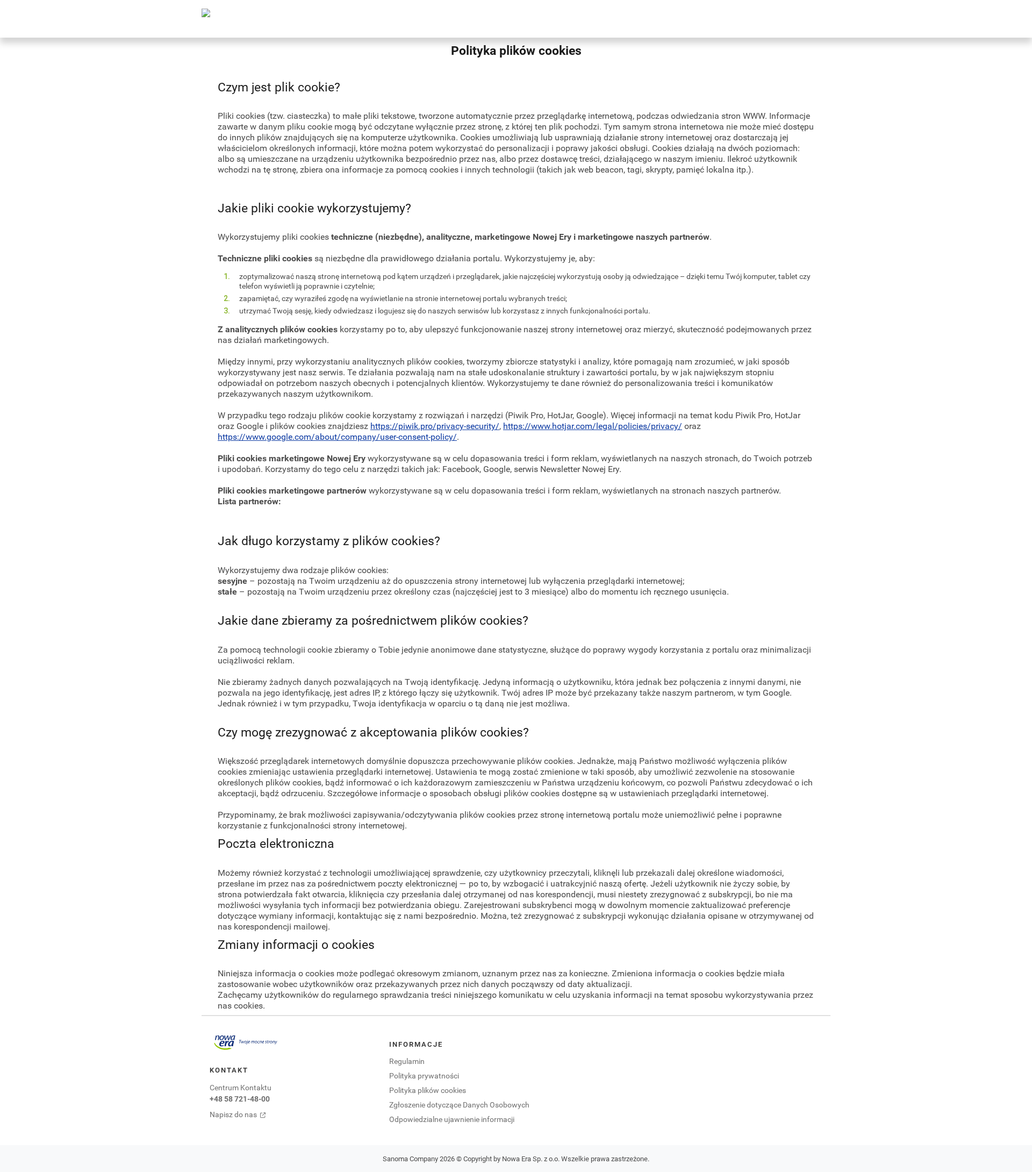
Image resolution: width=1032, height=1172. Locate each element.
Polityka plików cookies (427, 1090)
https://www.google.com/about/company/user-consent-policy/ (337, 436)
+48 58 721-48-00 (240, 1099)
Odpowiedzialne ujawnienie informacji (451, 1119)
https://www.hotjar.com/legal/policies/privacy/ (592, 426)
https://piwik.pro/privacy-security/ (434, 426)
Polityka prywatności (424, 1075)
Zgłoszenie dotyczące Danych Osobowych (459, 1104)
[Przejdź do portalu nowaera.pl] (246, 1042)
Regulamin (407, 1061)
